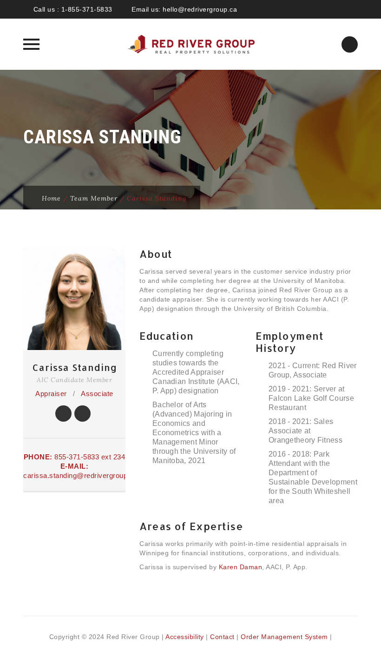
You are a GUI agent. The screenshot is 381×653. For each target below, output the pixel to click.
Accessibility (184, 636)
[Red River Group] (190, 44)
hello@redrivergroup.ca (200, 9)
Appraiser (51, 393)
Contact (222, 636)
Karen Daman (241, 567)
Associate (97, 393)
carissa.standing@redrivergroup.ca (80, 475)
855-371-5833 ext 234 (89, 457)
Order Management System (284, 636)
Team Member (94, 198)
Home (51, 198)
